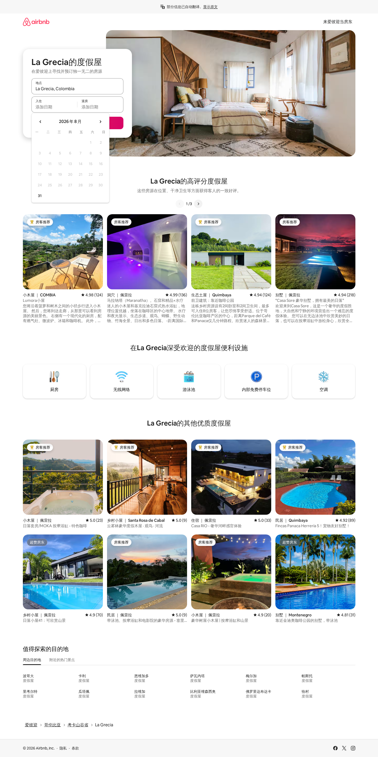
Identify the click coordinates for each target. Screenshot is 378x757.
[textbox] (54, 107)
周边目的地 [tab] (32, 659)
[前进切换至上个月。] (40, 121)
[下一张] (198, 204)
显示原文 (210, 6)
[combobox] (77, 89)
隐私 (63, 748)
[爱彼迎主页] (36, 22)
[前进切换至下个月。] (100, 121)
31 (40, 195)
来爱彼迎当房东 (337, 21)
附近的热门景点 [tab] (62, 659)
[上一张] (180, 204)
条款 (75, 748)
